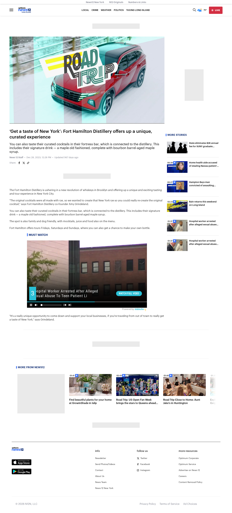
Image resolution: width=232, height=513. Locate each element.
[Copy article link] (28, 163)
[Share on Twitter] (23, 163)
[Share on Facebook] (19, 163)
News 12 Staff (16, 157)
